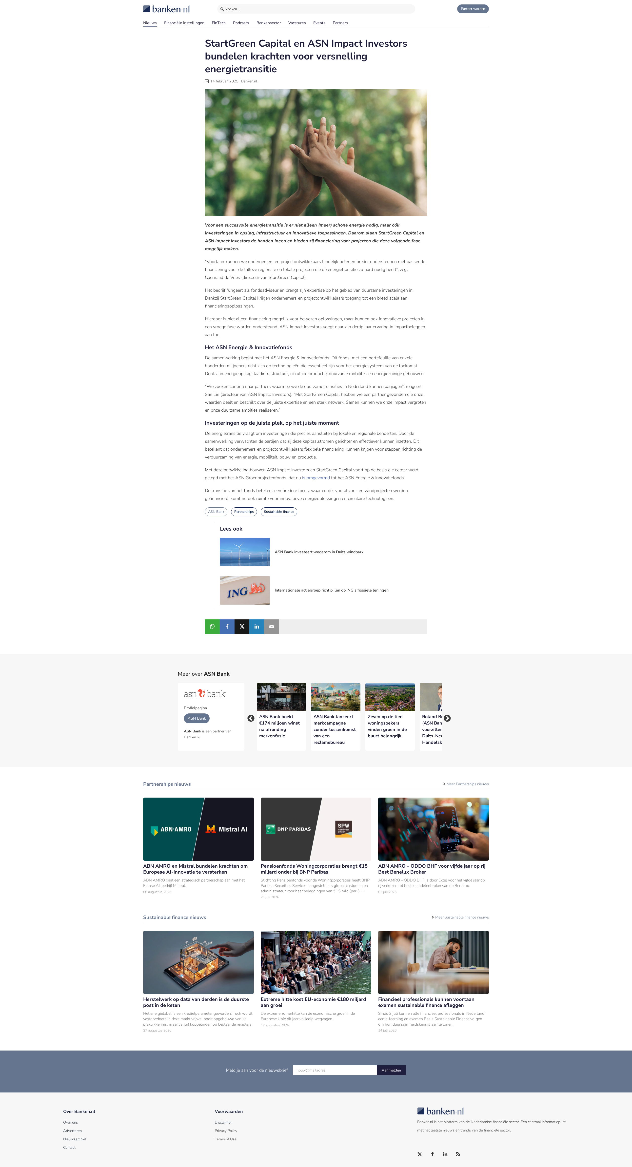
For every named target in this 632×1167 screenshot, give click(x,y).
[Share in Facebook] (227, 626)
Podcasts (241, 23)
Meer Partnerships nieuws (468, 784)
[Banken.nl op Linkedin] (445, 1154)
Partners (340, 23)
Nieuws (150, 23)
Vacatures (297, 23)
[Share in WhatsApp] (212, 626)
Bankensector (269, 23)
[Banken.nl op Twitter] (420, 1154)
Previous (249, 716)
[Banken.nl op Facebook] (432, 1154)
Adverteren (72, 1130)
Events (319, 23)
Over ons (70, 1122)
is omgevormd (316, 478)
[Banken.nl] (154, 5)
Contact (69, 1147)
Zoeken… (232, 9)
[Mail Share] (271, 626)
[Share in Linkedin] (256, 626)
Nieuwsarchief (74, 1139)
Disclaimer (223, 1122)
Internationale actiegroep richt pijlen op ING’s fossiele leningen (332, 590)
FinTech (219, 23)
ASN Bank (216, 511)
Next (445, 716)
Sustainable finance (279, 511)
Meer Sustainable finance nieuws (462, 917)
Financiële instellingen (184, 23)
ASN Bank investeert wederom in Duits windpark (319, 552)
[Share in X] (242, 626)
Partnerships (244, 511)
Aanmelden (391, 1070)
